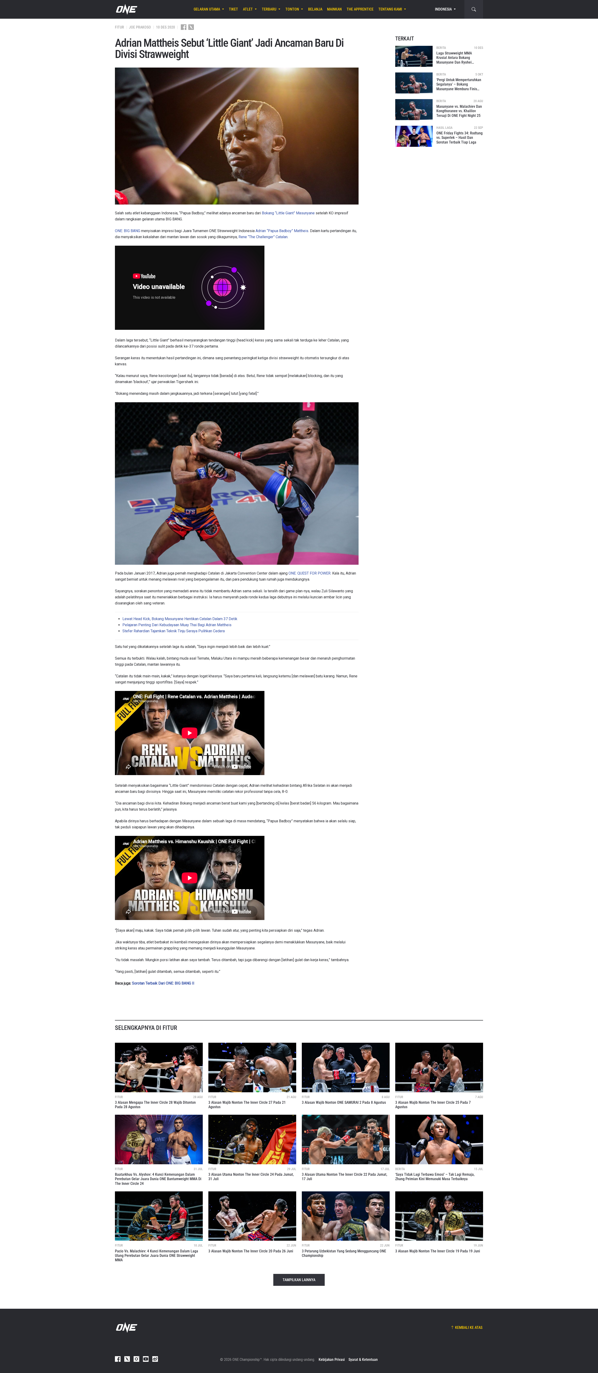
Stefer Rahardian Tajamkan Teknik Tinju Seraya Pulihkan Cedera (173, 631)
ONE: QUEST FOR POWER (309, 573)
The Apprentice (360, 9)
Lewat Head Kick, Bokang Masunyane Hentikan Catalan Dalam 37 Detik (179, 619)
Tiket (233, 9)
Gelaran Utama (207, 9)
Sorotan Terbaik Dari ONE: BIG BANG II (163, 983)
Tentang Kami (390, 9)
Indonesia (443, 9)
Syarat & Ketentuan (363, 1359)
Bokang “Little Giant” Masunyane (288, 213)
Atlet (248, 9)
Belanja (315, 9)
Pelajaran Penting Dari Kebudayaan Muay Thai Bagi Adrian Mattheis (176, 625)
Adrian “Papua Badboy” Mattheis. (282, 231)
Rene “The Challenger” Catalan (263, 237)
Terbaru (269, 9)
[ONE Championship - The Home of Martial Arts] (126, 9)
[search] (473, 9)
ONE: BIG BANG (127, 231)
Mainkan (334, 9)
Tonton (292, 9)
